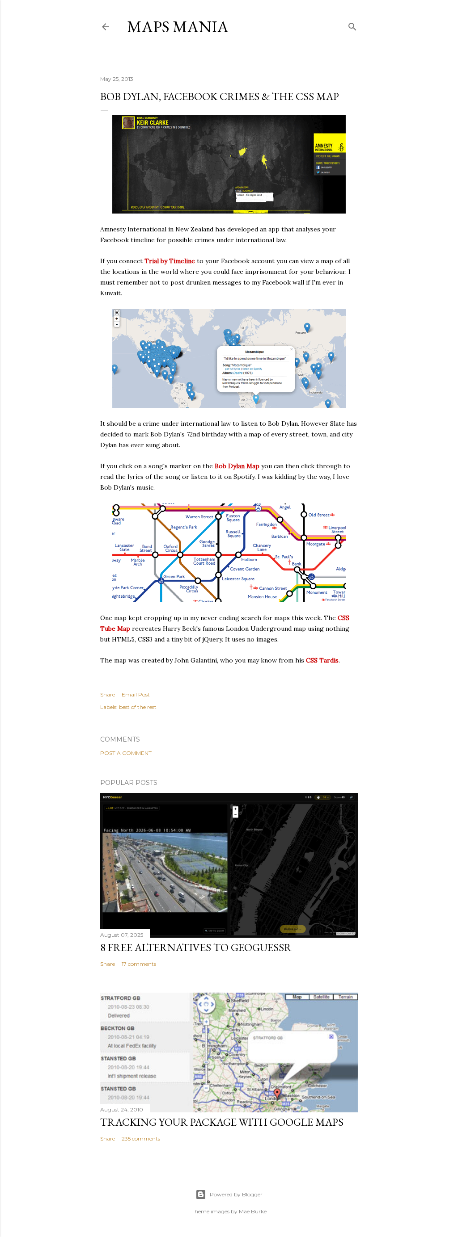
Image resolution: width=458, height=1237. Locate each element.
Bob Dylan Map (237, 466)
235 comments (141, 1138)
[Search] (352, 25)
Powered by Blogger (236, 1194)
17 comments (139, 963)
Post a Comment (126, 753)
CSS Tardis (322, 660)
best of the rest (138, 707)
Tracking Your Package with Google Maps (222, 1122)
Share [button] (107, 694)
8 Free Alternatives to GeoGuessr (196, 947)
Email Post (136, 694)
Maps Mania (178, 26)
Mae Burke (253, 1211)
